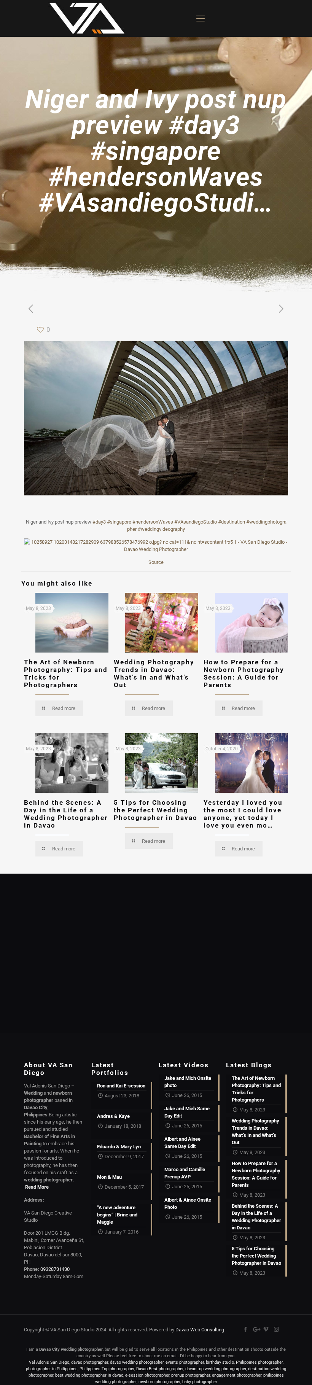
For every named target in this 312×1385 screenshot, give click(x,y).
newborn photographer (159, 1381)
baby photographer (199, 1381)
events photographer (185, 1362)
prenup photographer (190, 1375)
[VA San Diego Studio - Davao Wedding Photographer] (84, 18)
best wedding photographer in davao (89, 1375)
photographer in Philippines (52, 1368)
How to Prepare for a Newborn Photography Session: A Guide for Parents (244, 673)
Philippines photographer (259, 1362)
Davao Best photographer (159, 1368)
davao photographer (89, 1362)
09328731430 (55, 1269)
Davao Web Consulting (199, 1329)
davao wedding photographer (137, 1362)
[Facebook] (246, 1329)
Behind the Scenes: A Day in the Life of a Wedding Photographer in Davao (66, 814)
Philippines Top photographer (107, 1368)
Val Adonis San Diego (49, 1362)
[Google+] (256, 1329)
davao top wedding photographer (215, 1368)
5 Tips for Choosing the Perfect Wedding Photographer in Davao (155, 810)
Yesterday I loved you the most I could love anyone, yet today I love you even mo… (243, 814)
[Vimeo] (266, 1329)
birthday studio (220, 1362)
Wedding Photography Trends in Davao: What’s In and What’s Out (154, 673)
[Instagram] (276, 1329)
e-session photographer (147, 1375)
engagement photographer (236, 1375)
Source (156, 562)
